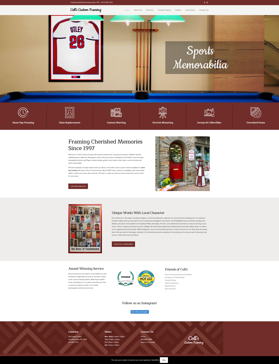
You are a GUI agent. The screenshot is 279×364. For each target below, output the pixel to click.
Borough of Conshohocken (175, 277)
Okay (164, 360)
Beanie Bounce (170, 286)
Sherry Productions (172, 283)
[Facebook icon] (204, 2)
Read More (155, 360)
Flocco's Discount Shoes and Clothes (178, 275)
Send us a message (148, 342)
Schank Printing (170, 280)
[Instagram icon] (207, 2)
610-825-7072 (108, 2)
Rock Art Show (170, 289)
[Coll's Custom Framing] (86, 10)
